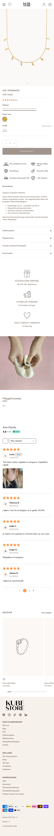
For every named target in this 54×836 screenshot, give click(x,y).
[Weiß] (45, 679)
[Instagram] (9, 715)
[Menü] (4, 4)
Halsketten (7, 769)
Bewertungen (8, 253)
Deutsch (5, 822)
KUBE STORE (12, 826)
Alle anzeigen (46, 613)
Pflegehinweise (8, 238)
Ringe (5, 760)
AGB (4, 781)
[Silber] (4, 679)
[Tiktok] (15, 715)
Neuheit (7, 612)
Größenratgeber (46, 126)
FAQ (4, 732)
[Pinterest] (20, 715)
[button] (8, 100)
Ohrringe (6, 763)
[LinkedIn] (26, 715)
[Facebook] (4, 715)
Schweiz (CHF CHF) (9, 817)
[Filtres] (5, 440)
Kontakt (5, 745)
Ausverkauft (27, 151)
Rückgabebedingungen (11, 742)
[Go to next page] (34, 590)
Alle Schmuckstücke (10, 756)
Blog (4, 729)
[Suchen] (10, 4)
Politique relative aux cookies (13, 794)
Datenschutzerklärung (11, 787)
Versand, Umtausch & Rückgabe (14, 246)
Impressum (7, 784)
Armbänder (7, 766)
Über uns (6, 725)
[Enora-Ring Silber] (23, 647)
